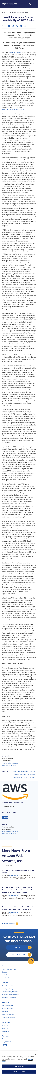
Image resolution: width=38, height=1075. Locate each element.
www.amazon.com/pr (9, 765)
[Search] (30, 4)
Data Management (19, 774)
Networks (24, 771)
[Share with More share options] (29, 25)
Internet (32, 771)
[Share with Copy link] (25, 25)
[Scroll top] (31, 961)
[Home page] (9, 4)
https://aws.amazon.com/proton (13, 109)
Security (32, 777)
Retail (25, 777)
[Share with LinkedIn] (9, 25)
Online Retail (17, 777)
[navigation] (34, 4)
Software (16, 771)
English (5, 817)
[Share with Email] (21, 25)
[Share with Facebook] (17, 25)
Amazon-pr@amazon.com (10, 763)
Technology (31, 774)
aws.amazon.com (15, 712)
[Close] (35, 1054)
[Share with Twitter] (13, 25)
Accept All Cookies (19, 1071)
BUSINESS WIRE (15, 52)
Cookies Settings (19, 1066)
